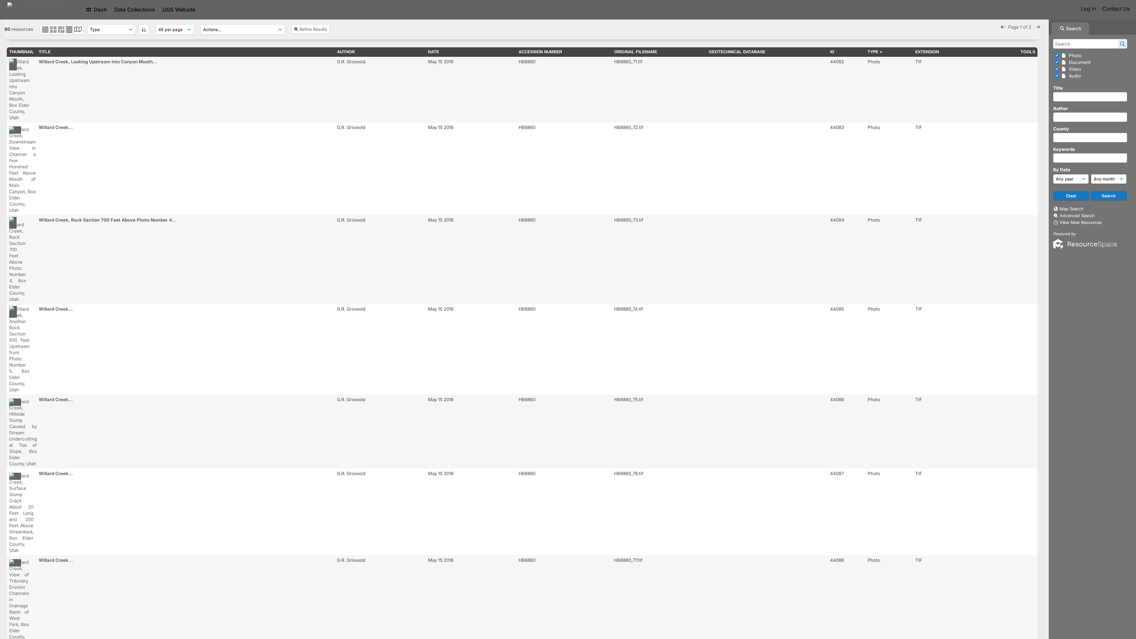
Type (873, 51)
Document (1078, 62)
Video (1073, 69)
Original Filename (635, 51)
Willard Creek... (56, 127)
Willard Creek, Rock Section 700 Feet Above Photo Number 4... (107, 220)
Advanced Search (1077, 215)
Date (433, 51)
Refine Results (313, 29)
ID (832, 51)
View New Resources (1081, 222)
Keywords (1064, 149)
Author (1060, 108)
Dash (99, 10)
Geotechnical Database (737, 51)
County (1061, 129)
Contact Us (1116, 9)
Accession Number (540, 51)
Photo (1073, 55)
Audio (1073, 76)
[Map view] (78, 30)
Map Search (1071, 208)
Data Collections (134, 10)
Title (1058, 88)
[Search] (1122, 44)
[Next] (1038, 27)
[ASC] (144, 29)
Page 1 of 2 (1020, 27)
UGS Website (178, 10)
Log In (1088, 9)
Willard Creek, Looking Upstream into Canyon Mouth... (98, 61)
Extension (927, 51)
